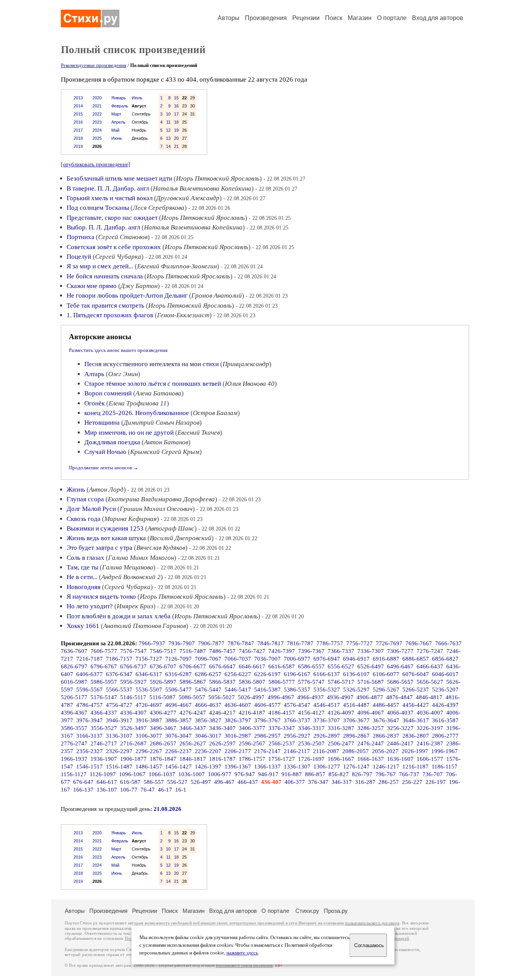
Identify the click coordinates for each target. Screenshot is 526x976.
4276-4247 (192, 713)
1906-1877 (133, 759)
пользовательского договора (372, 923)
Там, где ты (82, 567)
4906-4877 (370, 697)
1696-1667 (341, 759)
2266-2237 (178, 751)
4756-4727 (119, 705)
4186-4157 (281, 713)
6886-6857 (415, 659)
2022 (97, 114)
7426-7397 (281, 651)
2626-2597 (222, 743)
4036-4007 (430, 713)
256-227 (412, 782)
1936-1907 (103, 759)
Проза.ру (336, 910)
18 (176, 122)
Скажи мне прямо (92, 286)
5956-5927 (133, 682)
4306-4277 (163, 713)
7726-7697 (389, 643)
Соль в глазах (85, 557)
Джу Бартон (139, 286)
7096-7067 (208, 659)
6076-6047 (415, 674)
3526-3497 (133, 728)
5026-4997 (251, 697)
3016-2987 (237, 736)
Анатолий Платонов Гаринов (144, 625)
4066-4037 (400, 713)
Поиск (333, 18)
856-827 (338, 774)
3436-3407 (222, 728)
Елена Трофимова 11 (138, 403)
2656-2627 (192, 743)
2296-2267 (149, 751)
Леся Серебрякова (158, 207)
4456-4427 (415, 705)
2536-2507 (311, 743)
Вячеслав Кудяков (160, 547)
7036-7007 (267, 659)
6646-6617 (252, 666)
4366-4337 (103, 713)
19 (176, 130)
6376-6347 (119, 674)
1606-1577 (430, 759)
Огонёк (94, 403)
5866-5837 (222, 682)
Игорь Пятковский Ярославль (218, 178)
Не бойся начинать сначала (105, 276)
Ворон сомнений (108, 393)
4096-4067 (370, 713)
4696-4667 (178, 705)
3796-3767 (267, 720)
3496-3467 (163, 728)
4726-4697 (149, 705)
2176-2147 (267, 751)
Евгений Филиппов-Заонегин (177, 266)
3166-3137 (89, 736)
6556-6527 (341, 666)
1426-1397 (208, 766)
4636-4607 (237, 705)
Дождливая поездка (112, 442)
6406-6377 (89, 674)
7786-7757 (330, 643)
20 (176, 138)
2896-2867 (356, 736)
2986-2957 (267, 736)
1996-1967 (444, 751)
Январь (118, 97)
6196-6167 (297, 674)
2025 (97, 138)
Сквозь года (84, 518)
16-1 (180, 790)
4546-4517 (326, 705)
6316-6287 (178, 674)
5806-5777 (281, 682)
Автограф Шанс (170, 528)
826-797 (362, 774)
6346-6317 (149, 674)
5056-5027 (221, 697)
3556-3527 (103, 728)
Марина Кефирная (130, 518)
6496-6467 (400, 666)
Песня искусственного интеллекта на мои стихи (151, 364)
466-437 (248, 782)
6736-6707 (163, 666)
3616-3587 (445, 720)
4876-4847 (399, 697)
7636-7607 (74, 651)
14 (168, 146)
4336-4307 (133, 713)
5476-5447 (208, 689)
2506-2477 (341, 743)
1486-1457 (149, 766)
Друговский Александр (187, 198)
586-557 (154, 782)
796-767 (385, 774)
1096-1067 (132, 774)
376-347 (318, 782)
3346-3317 (311, 728)
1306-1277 (326, 766)
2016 (78, 122)
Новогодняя (84, 587)
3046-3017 (208, 736)
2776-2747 (74, 743)
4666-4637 (208, 705)
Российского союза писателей (244, 965)
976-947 (245, 774)
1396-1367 (237, 766)
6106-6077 (386, 674)
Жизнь (76, 489)
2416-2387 (430, 743)
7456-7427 (252, 651)
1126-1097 (103, 774)
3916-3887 (149, 720)
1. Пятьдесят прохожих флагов (110, 315)
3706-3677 (356, 720)
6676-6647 (222, 666)
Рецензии (306, 18)
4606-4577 (267, 705)
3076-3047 (178, 736)
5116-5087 (162, 697)
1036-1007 (191, 774)
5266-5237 (415, 689)
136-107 (107, 790)
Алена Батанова (158, 393)
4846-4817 (429, 697)
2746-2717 (103, 743)
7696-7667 (418, 643)
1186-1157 (444, 766)
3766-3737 (297, 720)
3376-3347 (281, 728)
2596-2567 (252, 743)
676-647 (83, 782)
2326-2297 (119, 751)
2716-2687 (133, 743)
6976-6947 (326, 659)
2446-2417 (400, 743)
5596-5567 (89, 689)
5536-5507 (149, 689)
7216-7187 (89, 659)
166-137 (83, 790)
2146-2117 (297, 751)
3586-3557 (74, 728)
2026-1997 (415, 751)
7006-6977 (297, 659)
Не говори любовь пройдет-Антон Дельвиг (127, 295)
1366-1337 (267, 766)
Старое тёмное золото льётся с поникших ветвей (152, 383)
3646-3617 (415, 720)
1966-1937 (74, 759)
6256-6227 (237, 674)
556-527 (177, 782)
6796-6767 (103, 666)
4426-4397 (445, 705)
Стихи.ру (307, 910)
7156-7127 (149, 659)
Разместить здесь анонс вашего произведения (118, 350)
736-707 (432, 774)
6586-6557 (311, 666)
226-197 (435, 782)
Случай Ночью (105, 451)
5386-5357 (297, 689)
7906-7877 (211, 643)
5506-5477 (178, 689)
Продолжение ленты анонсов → (103, 467)
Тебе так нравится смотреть (105, 305)
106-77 (128, 790)
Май (115, 130)
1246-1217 (386, 766)
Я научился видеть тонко (101, 596)
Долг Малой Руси (91, 508)
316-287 (365, 782)
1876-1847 (163, 759)
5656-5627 (430, 682)
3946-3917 (119, 720)
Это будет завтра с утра (99, 547)
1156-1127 (74, 774)
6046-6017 (445, 674)
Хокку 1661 (83, 625)
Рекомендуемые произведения (93, 65)
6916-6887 (386, 659)
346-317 (342, 782)
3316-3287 (341, 728)
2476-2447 (370, 743)
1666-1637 (370, 759)
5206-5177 (74, 697)
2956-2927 (297, 736)
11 (168, 122)
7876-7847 (241, 643)
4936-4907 (340, 697)
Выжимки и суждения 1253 (105, 528)
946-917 (268, 774)
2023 (97, 122)
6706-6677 (192, 666)
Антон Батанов (166, 442)
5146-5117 (133, 697)
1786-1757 (252, 759)
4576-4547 (297, 705)
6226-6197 (267, 674)
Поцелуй (79, 256)
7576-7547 (133, 651)
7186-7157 (119, 659)
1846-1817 (192, 759)
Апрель (118, 122)
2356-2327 (89, 751)
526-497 (201, 782)
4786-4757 (89, 705)
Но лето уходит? (90, 606)
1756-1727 (281, 759)
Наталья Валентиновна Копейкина (202, 188)
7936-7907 (181, 643)
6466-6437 (430, 666)
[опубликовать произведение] (95, 164)
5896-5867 (192, 682)
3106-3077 (149, 736)
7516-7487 (192, 651)
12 (168, 130)
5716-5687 (370, 682)
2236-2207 (208, 751)
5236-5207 (445, 689)
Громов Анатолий (216, 295)
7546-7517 (163, 651)
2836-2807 (415, 736)
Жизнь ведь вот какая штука (106, 538)
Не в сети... (82, 577)
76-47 (148, 790)
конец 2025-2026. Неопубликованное (136, 413)
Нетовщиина (102, 422)
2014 (78, 106)
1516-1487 (119, 766)
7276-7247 (430, 651)
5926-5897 (163, 682)
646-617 (107, 782)
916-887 (291, 774)
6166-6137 (326, 674)
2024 (97, 130)
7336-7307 (370, 651)
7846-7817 (270, 643)
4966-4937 (310, 697)
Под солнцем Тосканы (98, 207)
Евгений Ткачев (199, 432)
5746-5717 (341, 682)
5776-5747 (311, 682)
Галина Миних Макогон (141, 557)
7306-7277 (400, 651)
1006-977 (219, 774)
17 (176, 114)
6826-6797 (74, 666)
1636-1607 (400, 759)
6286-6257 (208, 674)
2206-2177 (237, 751)
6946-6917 (356, 659)
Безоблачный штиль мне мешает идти (119, 178)
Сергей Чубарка (118, 256)
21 (176, 146)
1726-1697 (311, 759)
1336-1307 (297, 766)
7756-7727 (359, 643)
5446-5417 (237, 689)
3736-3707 (326, 720)
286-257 (389, 782)
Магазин (360, 18)
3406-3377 (252, 728)
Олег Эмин (123, 374)
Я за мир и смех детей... (100, 266)
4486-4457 (386, 705)
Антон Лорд (106, 489)
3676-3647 (386, 720)
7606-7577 (103, 651)
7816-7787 (300, 643)
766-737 (409, 774)
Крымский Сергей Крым (164, 451)
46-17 (165, 790)
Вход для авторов (437, 18)
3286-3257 (370, 728)
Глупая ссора (85, 499)
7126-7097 (178, 659)
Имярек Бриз (135, 606)
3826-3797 (237, 720)
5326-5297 (356, 689)
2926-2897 (326, 736)
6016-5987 (74, 682)
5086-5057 (192, 697)
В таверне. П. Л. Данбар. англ (108, 188)
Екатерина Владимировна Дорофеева (161, 499)
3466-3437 (192, 728)
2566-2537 (281, 743)
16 (176, 106)
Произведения (266, 18)
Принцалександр (246, 364)
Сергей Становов (122, 237)
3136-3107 (119, 736)
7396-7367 (311, 651)
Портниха (80, 237)
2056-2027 (385, 751)
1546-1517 (89, 766)
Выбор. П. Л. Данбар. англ (103, 227)
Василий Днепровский (180, 538)
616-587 (130, 782)
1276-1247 (356, 766)
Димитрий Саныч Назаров (161, 422)
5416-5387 (267, 689)
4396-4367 (74, 713)
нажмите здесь (242, 953)
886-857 (315, 774)
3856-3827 (208, 720)
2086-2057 (355, 751)
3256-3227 (400, 728)
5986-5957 (103, 682)
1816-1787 (222, 759)
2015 (78, 114)
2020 (97, 97)
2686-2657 (163, 743)
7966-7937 (152, 643)
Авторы (229, 18)
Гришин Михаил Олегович (156, 508)
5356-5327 (326, 689)
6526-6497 (370, 666)
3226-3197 (430, 728)
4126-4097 (341, 713)
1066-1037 (162, 774)
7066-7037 (237, 659)
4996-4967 (281, 697)
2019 (78, 146)
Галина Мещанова (127, 567)
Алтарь (94, 374)
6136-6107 (356, 674)
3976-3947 (89, 720)
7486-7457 (222, 651)
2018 (78, 138)
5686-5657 (400, 682)
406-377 (295, 782)
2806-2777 (445, 736)
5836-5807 (252, 682)
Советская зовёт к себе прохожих (114, 247)
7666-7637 (448, 643)
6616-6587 (281, 666)
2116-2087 (326, 751)
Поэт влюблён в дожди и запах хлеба (119, 616)
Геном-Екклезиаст (183, 315)
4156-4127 (311, 713)
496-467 (224, 782)
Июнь (116, 138)
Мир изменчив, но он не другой (129, 432)
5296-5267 (386, 689)
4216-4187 (252, 713)
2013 (78, 97)
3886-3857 (178, 720)
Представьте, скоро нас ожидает (112, 217)
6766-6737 (133, 666)
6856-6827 (445, 659)
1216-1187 (415, 766)
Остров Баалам (215, 413)
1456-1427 (178, 766)
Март (116, 114)
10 (168, 114)
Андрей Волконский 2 (131, 577)
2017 (78, 130)
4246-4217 (222, 713)
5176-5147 (103, 697)
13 (168, 138)
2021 (97, 106)
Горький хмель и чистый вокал (109, 198)
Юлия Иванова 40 (250, 383)
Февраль (119, 106)
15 (176, 97)
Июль (137, 97)
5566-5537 (119, 689)
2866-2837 (386, 736)
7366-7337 (341, 651)
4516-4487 (356, 705)
